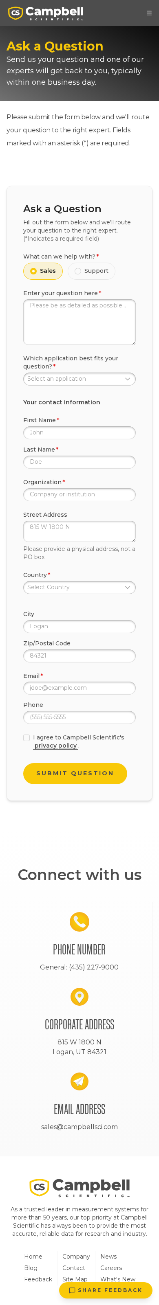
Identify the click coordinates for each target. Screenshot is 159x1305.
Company (76, 1256)
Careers (111, 1268)
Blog (31, 1268)
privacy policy (56, 745)
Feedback (38, 1279)
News (108, 1256)
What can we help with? (59, 256)
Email (31, 676)
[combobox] (79, 379)
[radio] (33, 271)
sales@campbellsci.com (79, 1127)
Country (35, 575)
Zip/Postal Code (47, 643)
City (28, 614)
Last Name (39, 449)
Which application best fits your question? (70, 362)
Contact (73, 1268)
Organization (42, 482)
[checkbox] (26, 738)
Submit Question (75, 773)
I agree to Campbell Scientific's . (78, 741)
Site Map (75, 1279)
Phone (33, 704)
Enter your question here (60, 293)
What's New (117, 1279)
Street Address (45, 514)
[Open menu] (149, 13)
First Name (39, 420)
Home (33, 1256)
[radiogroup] (79, 271)
